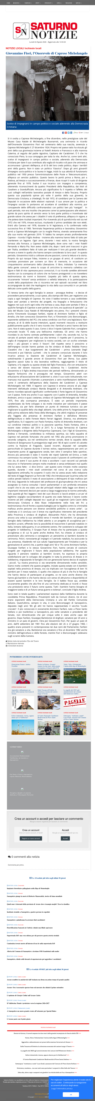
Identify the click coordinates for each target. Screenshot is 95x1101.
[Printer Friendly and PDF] (81, 133)
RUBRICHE (28, 3)
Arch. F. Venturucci (39, 1097)
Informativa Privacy (41, 1094)
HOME (8, 3)
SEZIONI (16, 3)
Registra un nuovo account (31, 838)
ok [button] (71, 1095)
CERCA (59, 3)
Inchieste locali (33, 48)
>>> (80, 1033)
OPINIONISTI (48, 3)
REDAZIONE (69, 3)
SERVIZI (78, 3)
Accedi (10, 9)
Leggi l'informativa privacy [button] (62, 1089)
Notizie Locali (15, 48)
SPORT (38, 3)
